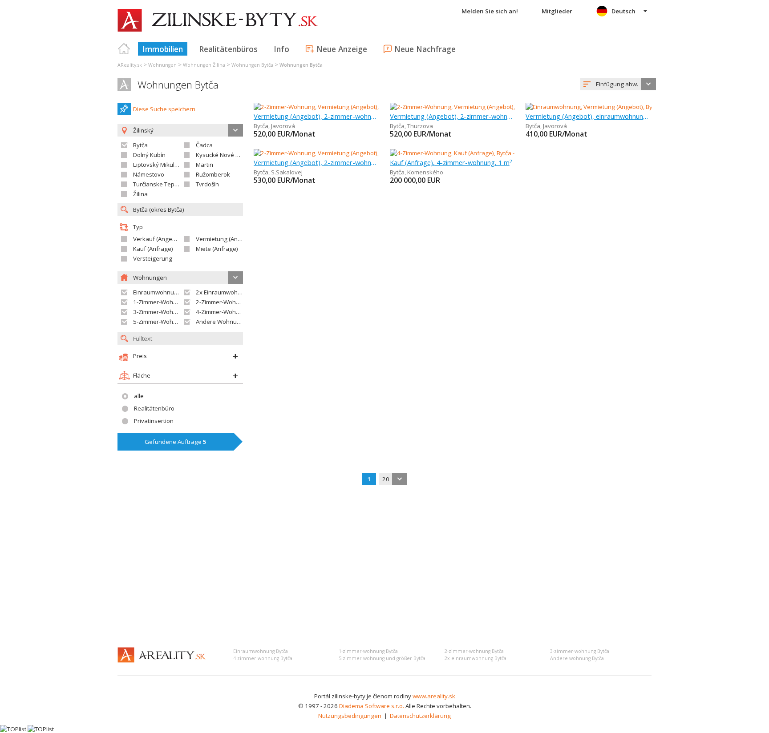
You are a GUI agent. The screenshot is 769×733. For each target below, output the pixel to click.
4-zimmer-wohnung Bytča (262, 658)
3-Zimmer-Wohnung (160, 312)
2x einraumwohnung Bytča (475, 658)
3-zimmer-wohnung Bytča (579, 651)
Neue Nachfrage (425, 49)
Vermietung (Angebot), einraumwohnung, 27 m (589, 116)
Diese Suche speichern (164, 109)
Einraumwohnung (157, 292)
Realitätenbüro (154, 408)
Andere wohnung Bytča (577, 658)
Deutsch (623, 11)
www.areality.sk (434, 696)
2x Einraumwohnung (224, 292)
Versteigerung (152, 258)
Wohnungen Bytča (178, 85)
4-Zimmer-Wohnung (223, 312)
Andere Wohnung (220, 322)
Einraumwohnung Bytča (260, 651)
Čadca (204, 145)
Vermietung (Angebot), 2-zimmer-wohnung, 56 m (317, 116)
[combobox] (618, 84)
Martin (204, 165)
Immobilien (162, 49)
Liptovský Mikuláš (157, 165)
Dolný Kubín (149, 155)
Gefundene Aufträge (175, 442)
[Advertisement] (384, 560)
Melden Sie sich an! (489, 11)
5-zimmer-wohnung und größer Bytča (382, 658)
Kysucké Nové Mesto (224, 155)
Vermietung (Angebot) (225, 239)
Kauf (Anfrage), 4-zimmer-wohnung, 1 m (451, 162)
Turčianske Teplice (158, 184)
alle (139, 396)
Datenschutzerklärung (420, 716)
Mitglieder (557, 11)
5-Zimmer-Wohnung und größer (176, 322)
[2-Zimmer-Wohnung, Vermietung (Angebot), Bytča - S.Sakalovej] (339, 153)
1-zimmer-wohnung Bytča (368, 651)
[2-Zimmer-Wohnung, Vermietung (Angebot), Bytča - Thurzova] (472, 107)
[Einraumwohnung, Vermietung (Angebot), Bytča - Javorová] (604, 107)
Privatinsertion (154, 421)
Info (281, 49)
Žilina (140, 194)
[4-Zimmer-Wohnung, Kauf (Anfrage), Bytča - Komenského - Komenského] (487, 153)
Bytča (140, 145)
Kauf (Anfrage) (153, 249)
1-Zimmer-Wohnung (160, 302)
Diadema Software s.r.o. (371, 706)
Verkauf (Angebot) (158, 239)
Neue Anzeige (341, 49)
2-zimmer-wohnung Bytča (474, 651)
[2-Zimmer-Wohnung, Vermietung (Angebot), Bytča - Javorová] (335, 107)
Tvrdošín (207, 184)
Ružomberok (213, 174)
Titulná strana (124, 49)
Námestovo (148, 174)
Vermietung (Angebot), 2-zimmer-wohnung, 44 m (317, 162)
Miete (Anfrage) (217, 249)
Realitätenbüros (228, 49)
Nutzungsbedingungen (349, 716)
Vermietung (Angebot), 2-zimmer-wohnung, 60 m (453, 116)
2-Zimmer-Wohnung (223, 302)
